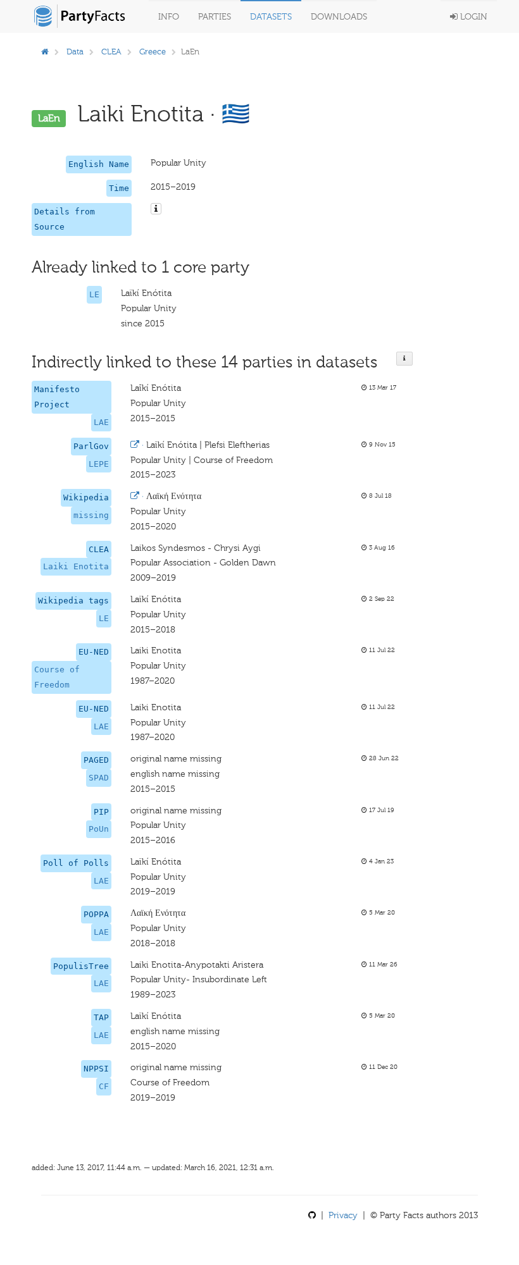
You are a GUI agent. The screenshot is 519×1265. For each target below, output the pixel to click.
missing (91, 515)
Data (75, 51)
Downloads (339, 16)
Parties (214, 16)
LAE (101, 422)
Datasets (271, 16)
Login (472, 16)
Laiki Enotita (76, 566)
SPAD (99, 777)
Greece (152, 51)
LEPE (99, 464)
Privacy (343, 1215)
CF (104, 1086)
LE (94, 294)
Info (168, 16)
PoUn (99, 829)
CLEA (111, 51)
